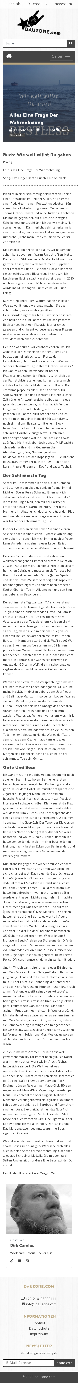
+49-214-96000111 (41, 1299)
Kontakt (15, 4)
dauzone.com (44, 1377)
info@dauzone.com (41, 1304)
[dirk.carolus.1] (19, 1261)
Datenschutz (37, 4)
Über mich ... (17, 135)
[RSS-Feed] (27, 1261)
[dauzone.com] (39, 23)
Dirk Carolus (22, 1245)
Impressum (63, 4)
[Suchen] (71, 43)
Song (6, 178)
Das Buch (67, 130)
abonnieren (64, 1363)
